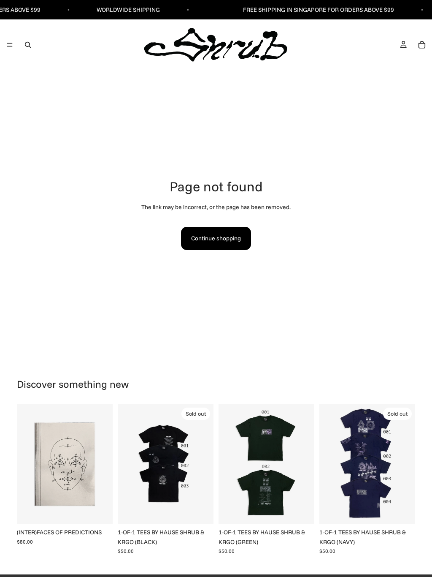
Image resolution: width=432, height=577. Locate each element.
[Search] (28, 44)
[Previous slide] (26, 464)
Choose (308, 511)
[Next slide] (103, 464)
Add (106, 511)
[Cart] (422, 44)
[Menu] (9, 45)
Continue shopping (216, 238)
